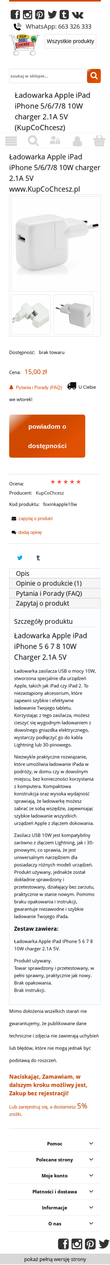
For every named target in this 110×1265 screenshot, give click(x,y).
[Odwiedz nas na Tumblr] (64, 16)
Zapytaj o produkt (42, 603)
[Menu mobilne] (11, 141)
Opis (22, 573)
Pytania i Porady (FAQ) (37, 387)
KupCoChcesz (50, 493)
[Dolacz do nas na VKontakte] (77, 16)
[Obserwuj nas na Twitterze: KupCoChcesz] (52, 16)
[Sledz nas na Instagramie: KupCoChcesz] (27, 16)
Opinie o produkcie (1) (49, 583)
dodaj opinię (30, 532)
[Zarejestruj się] (77, 141)
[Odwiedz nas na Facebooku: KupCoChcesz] (15, 16)
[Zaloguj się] (55, 140)
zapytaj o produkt (35, 518)
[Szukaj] (94, 76)
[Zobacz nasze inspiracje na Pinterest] (39, 16)
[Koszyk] (99, 141)
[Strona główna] (24, 45)
